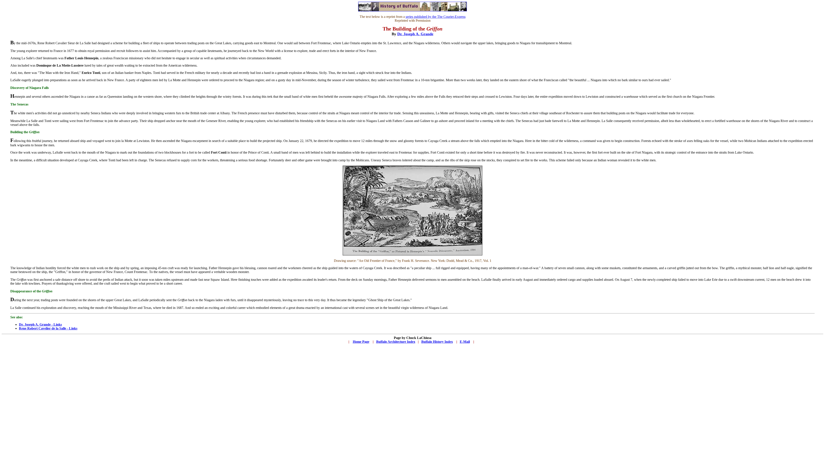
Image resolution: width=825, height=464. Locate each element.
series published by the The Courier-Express (436, 16)
